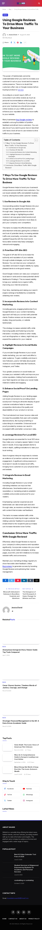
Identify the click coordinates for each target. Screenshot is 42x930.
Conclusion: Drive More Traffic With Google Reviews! (21, 166)
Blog (5, 15)
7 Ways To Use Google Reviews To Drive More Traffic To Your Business (19, 144)
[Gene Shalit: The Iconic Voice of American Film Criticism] (7, 747)
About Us (22, 918)
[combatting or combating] (7, 883)
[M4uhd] (21, 3)
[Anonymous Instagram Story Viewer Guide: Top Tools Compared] (21, 633)
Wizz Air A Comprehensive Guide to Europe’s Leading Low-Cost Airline (26, 757)
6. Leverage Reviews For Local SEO (19, 161)
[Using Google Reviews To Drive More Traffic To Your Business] (21, 59)
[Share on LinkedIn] (21, 42)
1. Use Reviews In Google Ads (17, 147)
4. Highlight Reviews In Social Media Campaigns (19, 155)
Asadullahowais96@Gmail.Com (18, 898)
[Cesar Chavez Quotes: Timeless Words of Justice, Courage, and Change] (21, 669)
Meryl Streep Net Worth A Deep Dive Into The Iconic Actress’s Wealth (26, 769)
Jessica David (13, 34)
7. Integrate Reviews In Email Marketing (20, 163)
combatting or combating (24, 880)
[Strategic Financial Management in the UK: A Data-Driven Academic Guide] (21, 704)
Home (4, 918)
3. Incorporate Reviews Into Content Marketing (22, 152)
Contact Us (13, 918)
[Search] (39, 3)
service (20, 90)
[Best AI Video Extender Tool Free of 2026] (7, 857)
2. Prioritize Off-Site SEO (15, 150)
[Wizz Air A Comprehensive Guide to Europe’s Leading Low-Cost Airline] (7, 757)
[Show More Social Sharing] (25, 42)
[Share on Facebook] (11, 42)
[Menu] (3, 3)
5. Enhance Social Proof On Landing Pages (21, 158)
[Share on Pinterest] (17, 42)
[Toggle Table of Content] (35, 140)
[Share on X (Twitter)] (14, 42)
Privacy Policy (34, 918)
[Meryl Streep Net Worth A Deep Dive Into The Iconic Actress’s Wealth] (7, 769)
